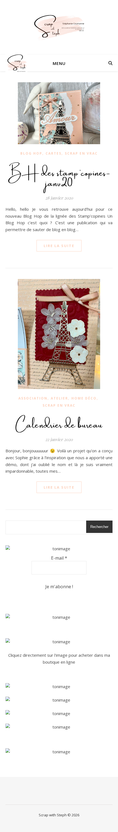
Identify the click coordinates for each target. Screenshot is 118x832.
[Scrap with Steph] (59, 27)
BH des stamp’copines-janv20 (59, 176)
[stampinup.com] (59, 617)
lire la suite (59, 245)
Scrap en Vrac (81, 153)
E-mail (59, 558)
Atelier (59, 398)
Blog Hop (31, 153)
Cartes (53, 153)
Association (32, 398)
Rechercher (99, 527)
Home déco (84, 398)
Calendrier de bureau (59, 423)
